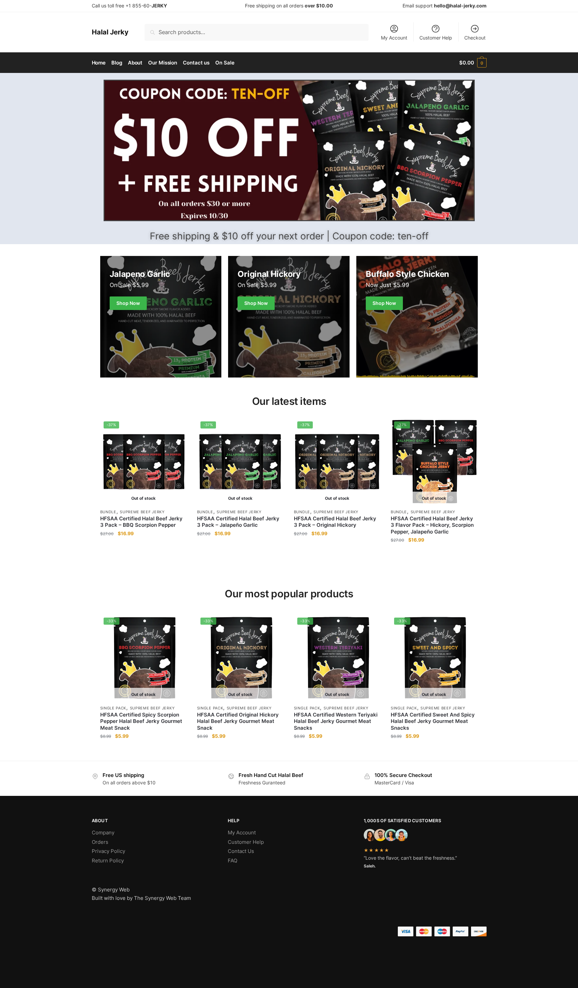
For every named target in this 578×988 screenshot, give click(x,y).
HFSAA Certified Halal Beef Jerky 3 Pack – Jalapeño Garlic (238, 521)
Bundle (108, 512)
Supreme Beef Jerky (142, 512)
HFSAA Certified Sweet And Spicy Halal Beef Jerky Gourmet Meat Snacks (433, 721)
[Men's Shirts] (161, 317)
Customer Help (435, 38)
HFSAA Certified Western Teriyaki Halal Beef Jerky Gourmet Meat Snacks (336, 721)
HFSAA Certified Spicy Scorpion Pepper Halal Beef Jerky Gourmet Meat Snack (141, 721)
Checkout (475, 38)
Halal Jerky (110, 32)
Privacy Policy (108, 851)
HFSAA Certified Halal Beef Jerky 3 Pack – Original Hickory (335, 521)
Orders (100, 842)
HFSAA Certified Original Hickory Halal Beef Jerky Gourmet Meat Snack (238, 721)
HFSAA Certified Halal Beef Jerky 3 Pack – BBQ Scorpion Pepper (141, 521)
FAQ (232, 860)
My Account (394, 38)
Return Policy (108, 860)
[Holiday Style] (289, 317)
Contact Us (241, 851)
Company (103, 832)
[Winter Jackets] (417, 317)
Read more (143, 553)
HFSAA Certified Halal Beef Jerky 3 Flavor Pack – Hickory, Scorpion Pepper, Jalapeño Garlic (432, 525)
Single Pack (113, 708)
